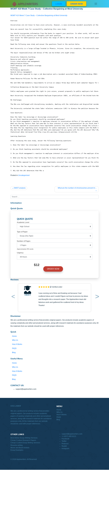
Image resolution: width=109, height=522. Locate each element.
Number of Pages (23, 241)
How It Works (17, 344)
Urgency (20, 253)
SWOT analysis (20, 188)
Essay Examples (17, 450)
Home (14, 336)
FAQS (14, 348)
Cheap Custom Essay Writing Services (25, 443)
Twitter (64, 441)
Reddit (64, 446)
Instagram (65, 448)
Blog (14, 352)
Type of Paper (22, 232)
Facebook (65, 439)
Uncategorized (24, 175)
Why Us (15, 340)
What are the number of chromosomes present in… (77, 188)
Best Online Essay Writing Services (24, 438)
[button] (13, 297)
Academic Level (23, 222)
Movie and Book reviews (20, 448)
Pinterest (65, 444)
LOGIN (58, 4)
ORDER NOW (76, 4)
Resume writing (17, 445)
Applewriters (21, 459)
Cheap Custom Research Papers (23, 440)
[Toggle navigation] (96, 4)
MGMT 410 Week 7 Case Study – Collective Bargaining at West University (39, 15)
